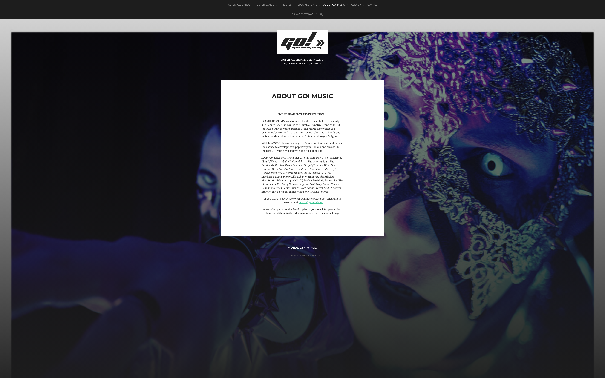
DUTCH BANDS (265, 4)
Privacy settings (302, 14)
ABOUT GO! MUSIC (334, 4)
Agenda (356, 4)
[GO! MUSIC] (302, 42)
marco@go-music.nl (311, 202)
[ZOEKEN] (321, 14)
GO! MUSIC (308, 248)
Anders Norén (311, 255)
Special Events (307, 4)
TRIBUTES (285, 4)
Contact (372, 4)
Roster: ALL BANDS (238, 4)
